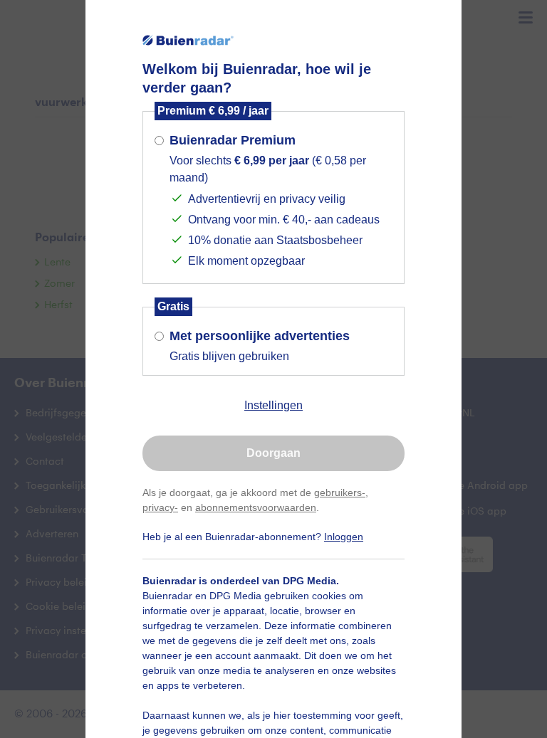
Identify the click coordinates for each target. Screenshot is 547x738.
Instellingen (273, 405)
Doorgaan (273, 453)
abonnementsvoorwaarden (255, 507)
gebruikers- (339, 492)
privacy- (160, 507)
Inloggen (343, 536)
